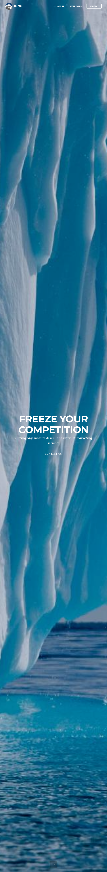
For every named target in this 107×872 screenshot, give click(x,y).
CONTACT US (53, 454)
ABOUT (60, 6)
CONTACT (94, 6)
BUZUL (18, 6)
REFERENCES (76, 6)
